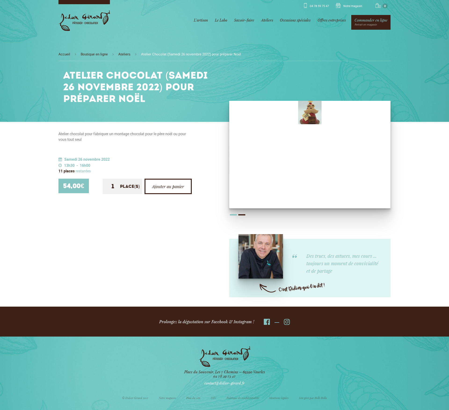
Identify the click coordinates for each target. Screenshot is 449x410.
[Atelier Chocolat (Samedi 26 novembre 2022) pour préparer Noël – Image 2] (310, 112)
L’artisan (201, 20)
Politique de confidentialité (243, 398)
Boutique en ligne (94, 54)
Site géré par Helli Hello (313, 398)
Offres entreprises (332, 20)
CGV (213, 398)
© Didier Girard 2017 (135, 398)
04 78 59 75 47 (319, 6)
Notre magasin (352, 6)
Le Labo (221, 20)
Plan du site (193, 398)
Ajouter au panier (168, 186)
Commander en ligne (371, 22)
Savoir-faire (244, 20)
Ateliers (267, 20)
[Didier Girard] (84, 22)
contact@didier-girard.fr (224, 383)
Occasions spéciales (295, 20)
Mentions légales (279, 398)
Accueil (64, 54)
